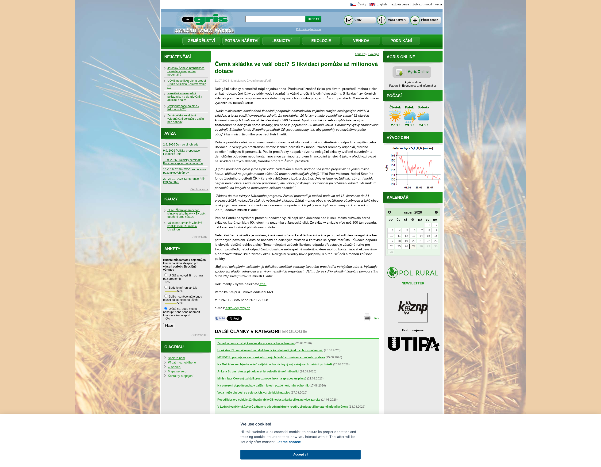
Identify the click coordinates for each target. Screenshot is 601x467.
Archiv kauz (200, 236)
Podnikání (401, 41)
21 (421, 241)
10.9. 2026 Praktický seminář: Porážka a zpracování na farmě (183, 161)
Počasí (394, 96)
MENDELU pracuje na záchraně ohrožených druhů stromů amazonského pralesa (271, 357)
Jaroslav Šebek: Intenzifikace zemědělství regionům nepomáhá (185, 71)
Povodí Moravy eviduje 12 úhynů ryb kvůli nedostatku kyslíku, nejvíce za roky (268, 399)
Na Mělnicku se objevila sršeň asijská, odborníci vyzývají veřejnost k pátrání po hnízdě (274, 364)
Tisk (376, 318)
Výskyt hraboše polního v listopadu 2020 (183, 107)
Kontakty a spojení (180, 376)
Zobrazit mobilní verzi (427, 4)
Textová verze (399, 4)
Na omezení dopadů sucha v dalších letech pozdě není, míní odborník (263, 385)
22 (428, 241)
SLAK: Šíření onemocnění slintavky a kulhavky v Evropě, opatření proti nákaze (186, 213)
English (382, 4)
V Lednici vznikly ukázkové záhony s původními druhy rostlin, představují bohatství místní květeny (282, 406)
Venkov (361, 41)
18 (399, 241)
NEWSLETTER (413, 283)
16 (436, 235)
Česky (362, 4)
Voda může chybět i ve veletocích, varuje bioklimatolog (253, 392)
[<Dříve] (389, 212)
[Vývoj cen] (413, 190)
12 (406, 235)
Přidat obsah (429, 20)
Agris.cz (360, 54)
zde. (262, 284)
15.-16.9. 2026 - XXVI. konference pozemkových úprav (184, 171)
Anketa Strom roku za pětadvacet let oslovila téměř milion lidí (258, 371)
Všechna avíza (199, 189)
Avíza (170, 133)
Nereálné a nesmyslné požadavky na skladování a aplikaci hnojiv (184, 97)
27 (414, 246)
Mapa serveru (397, 20)
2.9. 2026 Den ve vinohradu (181, 144)
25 (399, 246)
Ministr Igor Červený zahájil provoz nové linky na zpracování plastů (261, 378)
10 (391, 235)
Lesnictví (281, 41)
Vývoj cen (398, 137)
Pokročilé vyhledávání (308, 29)
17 (391, 241)
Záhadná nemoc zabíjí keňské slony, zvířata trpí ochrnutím (256, 343)
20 (414, 241)
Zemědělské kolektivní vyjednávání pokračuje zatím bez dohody (185, 119)
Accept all (300, 454)
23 (436, 241)
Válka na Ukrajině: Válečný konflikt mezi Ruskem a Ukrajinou (184, 226)
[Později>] (436, 212)
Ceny (358, 20)
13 (414, 235)
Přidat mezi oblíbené (182, 362)
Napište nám (176, 358)
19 (406, 241)
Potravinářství (241, 41)
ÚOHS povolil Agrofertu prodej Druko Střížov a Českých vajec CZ (186, 84)
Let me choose (289, 442)
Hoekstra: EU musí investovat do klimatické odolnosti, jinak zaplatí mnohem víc (270, 350)
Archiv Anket (199, 335)
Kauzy (171, 199)
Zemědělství (201, 41)
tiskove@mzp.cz (237, 308)
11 (399, 235)
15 (428, 235)
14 (421, 235)
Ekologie (321, 41)
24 (391, 246)
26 (406, 246)
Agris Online (418, 71)
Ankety (172, 249)
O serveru (174, 367)
